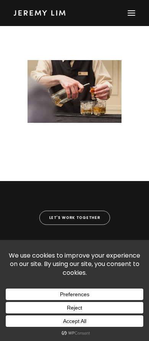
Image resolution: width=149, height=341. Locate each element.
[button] (131, 13)
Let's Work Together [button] (74, 217)
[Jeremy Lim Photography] (74, 13)
